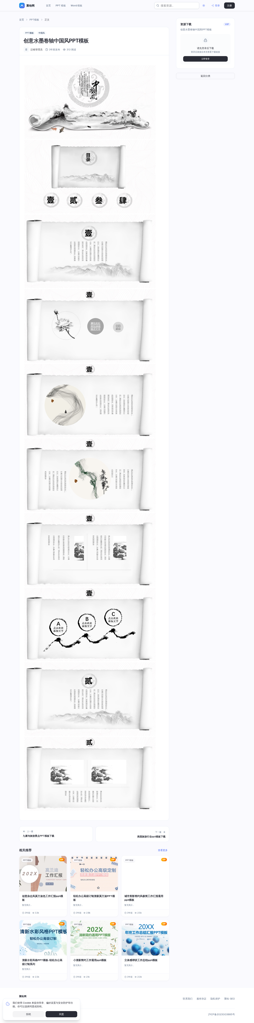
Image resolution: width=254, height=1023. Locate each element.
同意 (61, 1014)
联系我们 (187, 998)
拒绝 (28, 1014)
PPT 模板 (61, 5)
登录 (217, 5)
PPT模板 (34, 19)
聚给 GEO (229, 998)
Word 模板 (76, 5)
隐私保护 (215, 998)
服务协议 (201, 998)
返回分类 (205, 76)
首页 (48, 5)
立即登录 (205, 58)
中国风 (42, 33)
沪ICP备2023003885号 (221, 1014)
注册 (229, 5)
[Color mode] (204, 5)
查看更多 (163, 850)
